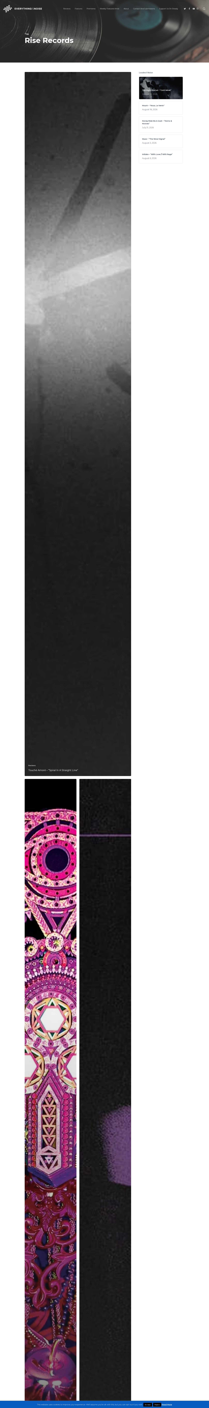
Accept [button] (148, 1405)
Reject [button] (157, 1405)
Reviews (32, 765)
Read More (167, 1404)
